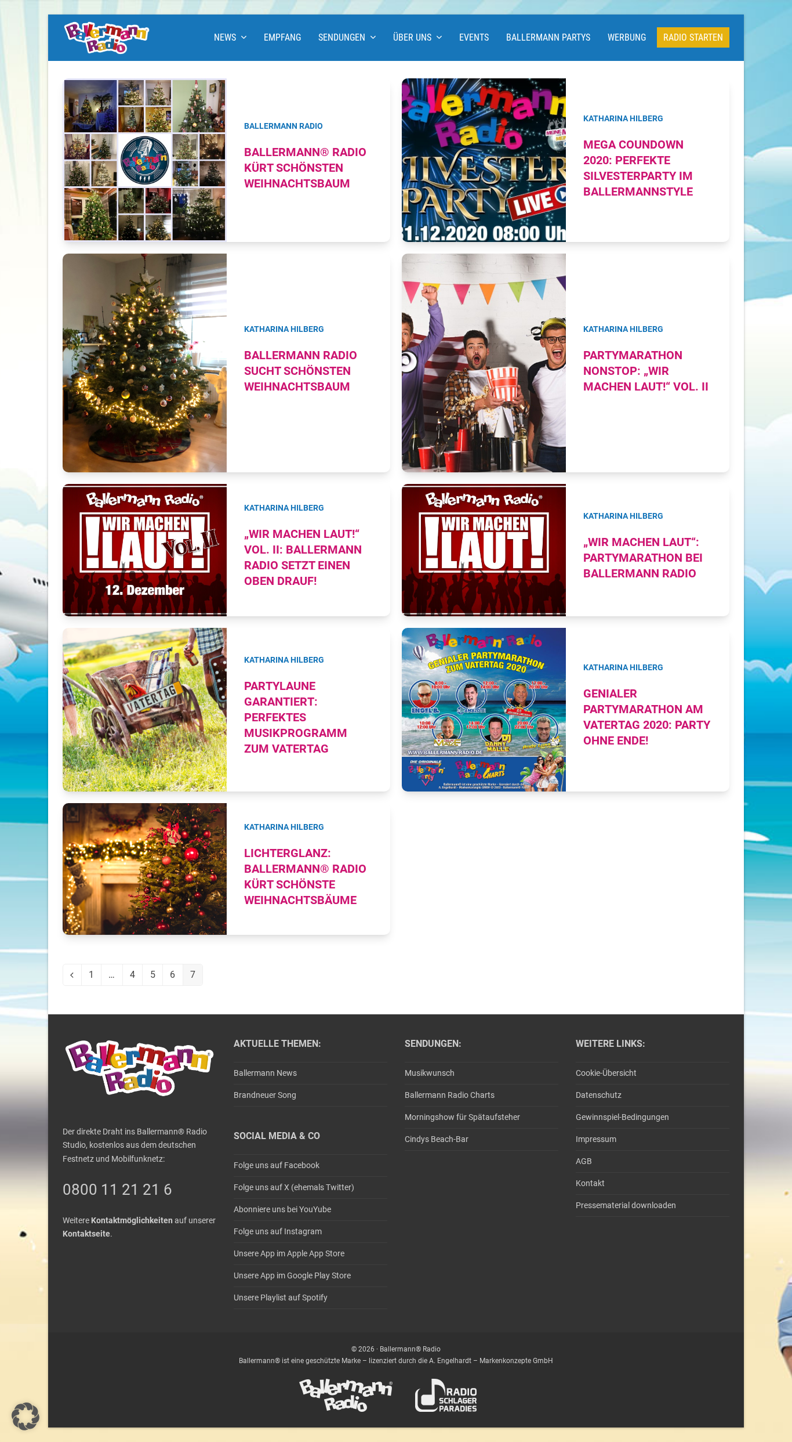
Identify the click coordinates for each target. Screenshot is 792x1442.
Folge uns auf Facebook (276, 1165)
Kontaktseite (86, 1233)
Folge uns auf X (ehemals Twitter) (294, 1187)
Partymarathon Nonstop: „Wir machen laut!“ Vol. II (646, 371)
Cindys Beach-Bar (436, 1139)
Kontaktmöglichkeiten (132, 1220)
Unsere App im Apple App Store (289, 1253)
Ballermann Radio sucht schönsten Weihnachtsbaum (300, 371)
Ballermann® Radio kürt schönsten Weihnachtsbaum (305, 168)
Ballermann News (265, 1073)
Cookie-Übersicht (606, 1073)
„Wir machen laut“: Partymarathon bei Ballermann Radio (643, 558)
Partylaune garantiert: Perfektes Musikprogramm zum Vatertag (295, 718)
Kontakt (590, 1183)
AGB (584, 1161)
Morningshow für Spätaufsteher (462, 1117)
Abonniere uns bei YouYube (282, 1209)
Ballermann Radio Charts (450, 1095)
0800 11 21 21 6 (117, 1189)
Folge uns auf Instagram (278, 1231)
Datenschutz (599, 1095)
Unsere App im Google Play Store (292, 1275)
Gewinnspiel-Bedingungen (622, 1117)
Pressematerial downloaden (626, 1205)
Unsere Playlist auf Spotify (281, 1297)
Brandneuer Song (265, 1095)
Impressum (596, 1139)
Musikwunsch (430, 1073)
